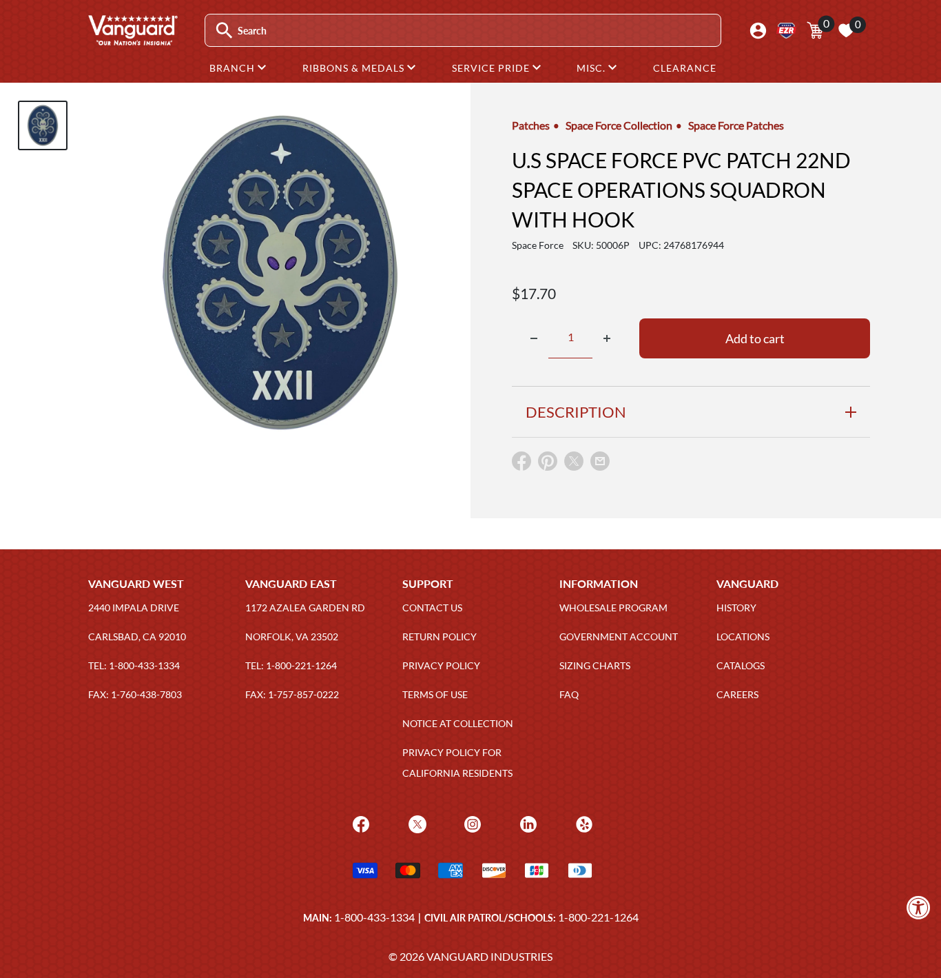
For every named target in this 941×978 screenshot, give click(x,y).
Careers (737, 694)
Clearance (684, 68)
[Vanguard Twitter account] (415, 822)
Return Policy (439, 636)
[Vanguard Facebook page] (359, 822)
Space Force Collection (619, 125)
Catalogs (740, 665)
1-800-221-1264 (598, 917)
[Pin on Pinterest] (547, 464)
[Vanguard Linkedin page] (527, 822)
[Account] (758, 30)
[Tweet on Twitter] (573, 464)
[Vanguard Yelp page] (582, 822)
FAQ (569, 694)
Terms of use (435, 694)
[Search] (224, 30)
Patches (531, 125)
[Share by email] (600, 461)
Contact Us (432, 607)
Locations (742, 636)
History (736, 607)
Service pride (492, 68)
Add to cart (755, 338)
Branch (233, 68)
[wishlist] (846, 30)
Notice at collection (457, 723)
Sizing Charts (594, 665)
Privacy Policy (441, 665)
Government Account (618, 636)
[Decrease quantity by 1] (533, 338)
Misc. (592, 68)
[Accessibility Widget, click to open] (918, 907)
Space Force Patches (736, 125)
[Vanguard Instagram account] (471, 822)
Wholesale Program (613, 607)
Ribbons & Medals (354, 68)
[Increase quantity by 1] (606, 338)
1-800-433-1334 (374, 917)
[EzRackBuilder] (786, 31)
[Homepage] (132, 40)
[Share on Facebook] (521, 464)
